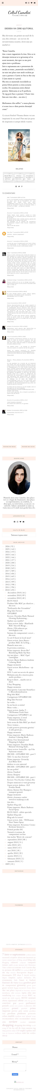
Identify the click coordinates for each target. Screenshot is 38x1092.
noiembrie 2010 (14, 595)
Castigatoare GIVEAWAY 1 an (19, 715)
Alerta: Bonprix (13, 774)
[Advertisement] (19, 926)
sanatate (32, 1022)
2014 (7, 579)
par (14, 1003)
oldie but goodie (30, 1001)
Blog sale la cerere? (15, 817)
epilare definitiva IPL (26, 978)
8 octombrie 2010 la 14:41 (20, 400)
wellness (18, 1033)
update (29, 1030)
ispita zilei (26, 993)
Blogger (28, 944)
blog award (23, 960)
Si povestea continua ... (16, 648)
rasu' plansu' (27, 1016)
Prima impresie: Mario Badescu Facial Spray (20, 808)
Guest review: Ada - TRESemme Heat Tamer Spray (20, 821)
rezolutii (23, 1022)
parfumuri (31, 1003)
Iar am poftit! (13, 769)
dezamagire (7, 975)
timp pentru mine (9, 1031)
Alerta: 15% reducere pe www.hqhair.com (17, 629)
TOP (18, 1031)
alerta (20, 957)
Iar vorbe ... (12, 702)
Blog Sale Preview (14, 611)
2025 (7, 549)
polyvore (5, 1008)
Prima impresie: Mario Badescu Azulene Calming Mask (20, 736)
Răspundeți (10, 208)
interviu (33, 990)
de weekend (25, 970)
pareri (21, 1003)
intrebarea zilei (8, 993)
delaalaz (13, 973)
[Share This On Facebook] (16, 186)
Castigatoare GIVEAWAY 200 (19, 697)
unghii (23, 1030)
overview (6, 1003)
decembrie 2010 (15, 592)
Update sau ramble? (15, 621)
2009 (7, 864)
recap (34, 1016)
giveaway (21, 985)
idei (4, 990)
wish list (25, 1033)
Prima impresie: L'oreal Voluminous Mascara (17, 718)
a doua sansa (31, 955)
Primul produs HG (15, 829)
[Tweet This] (19, 186)
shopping (8, 1025)
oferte (21, 1000)
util (34, 1030)
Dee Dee (9, 232)
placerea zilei (31, 1006)
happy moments (20, 988)
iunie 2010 (12, 848)
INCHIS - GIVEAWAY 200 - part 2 (21, 767)
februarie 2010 (14, 858)
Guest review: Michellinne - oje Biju (20, 668)
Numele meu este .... (15, 645)
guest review (7, 988)
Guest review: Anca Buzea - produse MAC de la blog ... (19, 641)
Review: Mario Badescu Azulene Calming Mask (20, 661)
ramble (11, 1016)
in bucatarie (26, 990)
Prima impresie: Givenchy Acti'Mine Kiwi (18, 760)
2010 (7, 590)
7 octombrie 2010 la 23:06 (18, 252)
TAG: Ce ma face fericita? (18, 757)
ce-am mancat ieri (20, 965)
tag (34, 1028)
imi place (10, 990)
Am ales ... (11, 802)
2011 (7, 587)
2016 (7, 573)
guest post (31, 985)
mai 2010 (12, 850)
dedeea (9, 326)
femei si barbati (27, 980)
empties (12, 977)
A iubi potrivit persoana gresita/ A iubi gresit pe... (20, 728)
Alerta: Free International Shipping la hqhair (18, 741)
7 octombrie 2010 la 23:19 (24, 280)
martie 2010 (13, 856)
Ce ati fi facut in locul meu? (19, 638)
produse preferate (17, 1013)
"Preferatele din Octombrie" (19, 608)
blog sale (32, 960)
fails (15, 980)
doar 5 (20, 975)
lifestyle (24, 995)
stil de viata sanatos (23, 1028)
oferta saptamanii (9, 1000)
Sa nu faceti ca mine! (16, 705)
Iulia (8, 336)
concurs (18, 967)
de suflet (16, 969)
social (34, 1025)
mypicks (17, 998)
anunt (9, 960)
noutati (32, 997)
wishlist (33, 1033)
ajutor (19, 25)
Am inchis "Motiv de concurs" (19, 837)
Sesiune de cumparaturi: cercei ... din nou (21, 634)
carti (11, 965)
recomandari (24, 1018)
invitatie (17, 993)
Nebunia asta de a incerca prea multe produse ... (20, 676)
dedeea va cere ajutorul (17, 764)
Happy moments (14, 665)
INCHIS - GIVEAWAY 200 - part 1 (21, 777)
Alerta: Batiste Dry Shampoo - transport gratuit (19, 791)
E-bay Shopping (14, 684)
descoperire (21, 972)
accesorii (6, 957)
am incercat (28, 957)
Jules (8, 303)
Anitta (9, 291)
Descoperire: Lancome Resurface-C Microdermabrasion (21, 691)
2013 (7, 582)
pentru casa (14, 1006)
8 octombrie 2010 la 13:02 (18, 336)
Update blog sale (14, 805)
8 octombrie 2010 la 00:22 (19, 291)
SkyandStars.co (19, 1089)
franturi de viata (10, 982)
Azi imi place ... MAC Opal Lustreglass (18, 656)
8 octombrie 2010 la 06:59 (19, 326)
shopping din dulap (22, 1025)
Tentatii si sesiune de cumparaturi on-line (16, 833)
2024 (7, 552)
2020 (7, 563)
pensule (5, 1005)
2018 (7, 568)
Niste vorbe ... (13, 707)
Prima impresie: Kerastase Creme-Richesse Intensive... (21, 826)
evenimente (7, 980)
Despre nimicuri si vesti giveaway (21, 782)
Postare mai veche (28, 446)
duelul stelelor (30, 975)
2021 (7, 560)
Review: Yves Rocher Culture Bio (21, 780)
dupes (4, 978)
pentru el (22, 1006)
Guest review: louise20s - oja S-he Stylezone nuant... (21, 750)
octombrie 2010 (14, 598)
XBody (4, 1036)
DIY (14, 975)
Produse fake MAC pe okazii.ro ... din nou (21, 604)
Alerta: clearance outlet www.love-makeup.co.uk (18, 798)
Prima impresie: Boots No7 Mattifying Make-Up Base (18, 651)
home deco (31, 988)
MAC (30, 995)
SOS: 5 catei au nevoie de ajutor (20, 672)
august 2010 (13, 842)
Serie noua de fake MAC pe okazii (21, 722)
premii (15, 1008)
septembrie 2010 (15, 839)
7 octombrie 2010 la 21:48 (20, 213)
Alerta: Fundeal (13, 772)
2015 (7, 576)
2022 (7, 557)
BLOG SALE (12, 601)
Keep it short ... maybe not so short (19, 680)
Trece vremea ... (13, 725)
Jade (8, 252)
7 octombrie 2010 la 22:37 (20, 232)
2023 (7, 554)
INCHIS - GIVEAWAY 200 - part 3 (21, 754)
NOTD (24, 998)
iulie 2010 (12, 845)
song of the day (8, 1028)
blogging (5, 962)
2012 (7, 584)
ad (11, 957)
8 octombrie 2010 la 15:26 (19, 410)
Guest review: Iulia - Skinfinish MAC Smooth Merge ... (20, 624)
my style (11, 998)
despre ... (32, 972)
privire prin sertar (20, 1011)
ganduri (27, 982)
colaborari (10, 967)
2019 (7, 565)
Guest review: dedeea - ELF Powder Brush (18, 786)
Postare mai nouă (9, 446)
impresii (18, 990)
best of (15, 960)
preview (24, 1008)
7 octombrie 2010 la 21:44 (17, 197)
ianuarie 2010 (14, 861)
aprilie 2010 (13, 853)
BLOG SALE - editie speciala (19, 812)
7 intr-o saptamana (13, 954)
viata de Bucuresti (8, 1033)
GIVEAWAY (12, 613)
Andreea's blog (11, 280)
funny (21, 983)
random (18, 1016)
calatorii (14, 962)
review (13, 1021)
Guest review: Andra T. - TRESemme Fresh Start (17, 711)
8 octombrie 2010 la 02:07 (18, 303)
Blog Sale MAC (13, 694)
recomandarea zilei (10, 1018)
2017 (7, 571)
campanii (23, 962)
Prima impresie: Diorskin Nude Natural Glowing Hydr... (20, 745)
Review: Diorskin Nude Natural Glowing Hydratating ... (20, 617)
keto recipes (16, 995)
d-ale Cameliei (27, 967)
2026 (7, 546)
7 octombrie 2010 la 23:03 (20, 241)
